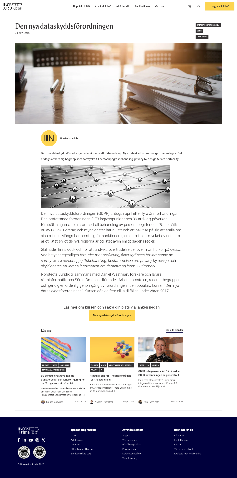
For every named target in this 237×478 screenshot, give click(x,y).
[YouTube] (32, 440)
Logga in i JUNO (220, 6)
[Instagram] (38, 440)
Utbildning (202, 37)
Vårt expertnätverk (183, 449)
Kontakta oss (181, 440)
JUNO (74, 435)
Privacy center (129, 449)
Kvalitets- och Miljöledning (187, 453)
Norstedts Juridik (69, 138)
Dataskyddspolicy (131, 453)
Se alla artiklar (174, 330)
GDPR (199, 31)
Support (126, 435)
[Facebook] (20, 440)
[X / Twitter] (44, 440)
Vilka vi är (179, 435)
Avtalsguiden (77, 440)
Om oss (159, 6)
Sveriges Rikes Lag (81, 453)
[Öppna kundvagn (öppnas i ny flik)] (189, 6)
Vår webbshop (129, 440)
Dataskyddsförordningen (209, 25)
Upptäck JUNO (81, 6)
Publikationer (142, 6)
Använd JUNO (103, 6)
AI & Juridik (123, 6)
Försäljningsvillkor (131, 444)
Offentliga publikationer (83, 449)
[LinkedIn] (26, 440)
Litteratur (75, 444)
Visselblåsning (129, 458)
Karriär (177, 444)
